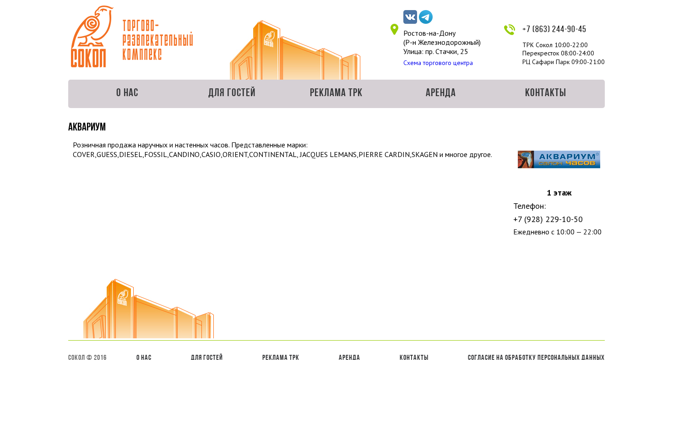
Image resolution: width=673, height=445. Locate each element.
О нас (127, 93)
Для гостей (231, 93)
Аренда (441, 93)
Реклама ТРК (336, 93)
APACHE (132, 36)
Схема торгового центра (438, 63)
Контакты (545, 93)
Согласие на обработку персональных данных (536, 358)
